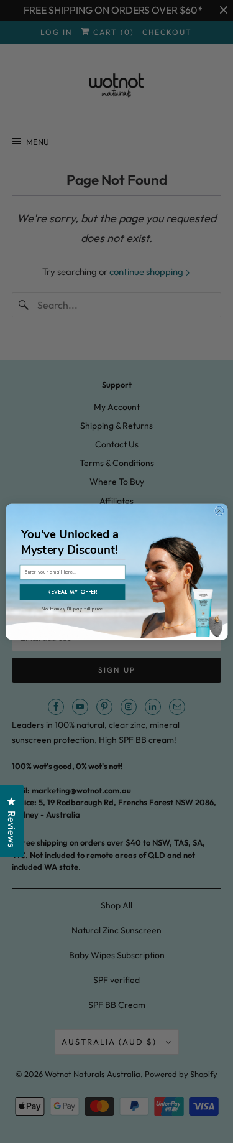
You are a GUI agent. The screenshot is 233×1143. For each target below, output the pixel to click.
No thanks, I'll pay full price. (73, 608)
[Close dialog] (219, 510)
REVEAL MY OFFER (72, 592)
